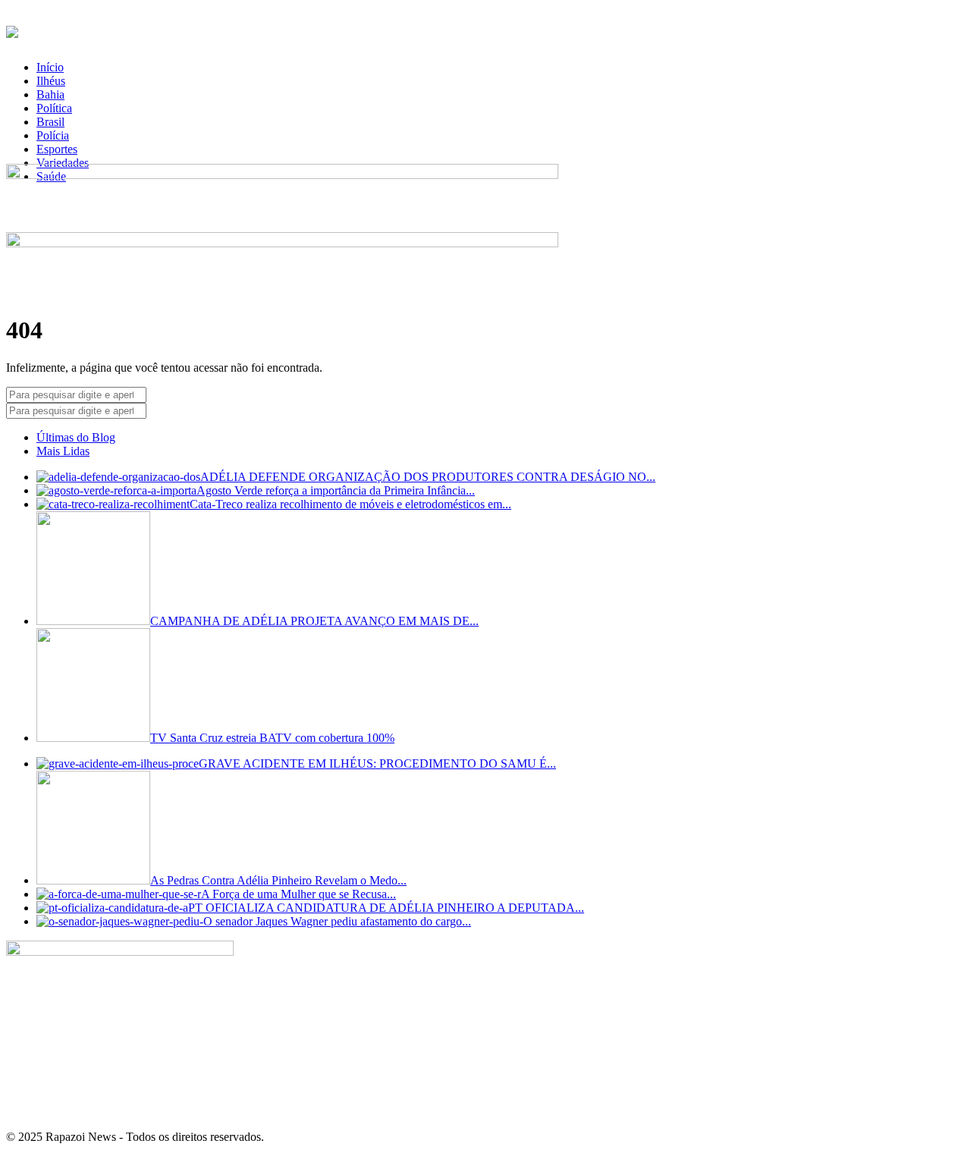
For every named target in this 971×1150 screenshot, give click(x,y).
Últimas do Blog (75, 437)
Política (54, 108)
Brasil (50, 121)
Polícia (52, 135)
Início (50, 67)
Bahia (50, 94)
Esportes (56, 149)
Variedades (62, 162)
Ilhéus (50, 80)
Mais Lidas (63, 451)
